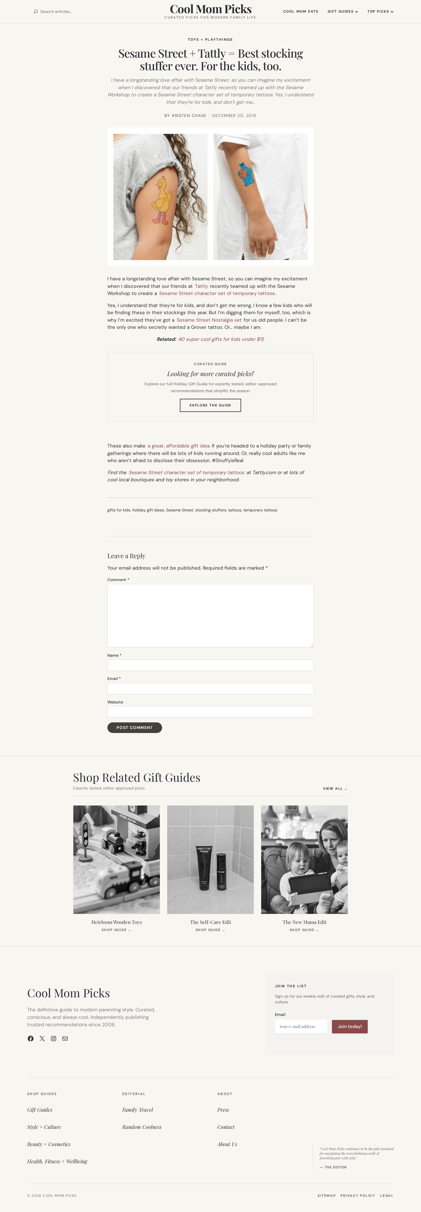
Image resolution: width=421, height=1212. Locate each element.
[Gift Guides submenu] (356, 11)
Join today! (350, 1026)
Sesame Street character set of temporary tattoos (217, 293)
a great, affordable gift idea (179, 446)
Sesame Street (179, 510)
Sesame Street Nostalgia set (209, 320)
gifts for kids (118, 510)
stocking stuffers (210, 510)
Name (114, 655)
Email (114, 678)
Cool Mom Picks (210, 8)
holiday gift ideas (148, 510)
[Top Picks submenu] (392, 11)
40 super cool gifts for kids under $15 (221, 339)
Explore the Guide (215, 407)
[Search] (35, 11)
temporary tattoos (260, 510)
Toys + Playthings (210, 39)
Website (115, 702)
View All (335, 788)
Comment (118, 579)
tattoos (234, 510)
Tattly (201, 286)
